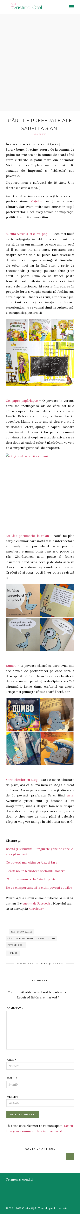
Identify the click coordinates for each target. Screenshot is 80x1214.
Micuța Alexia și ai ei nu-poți (27, 234)
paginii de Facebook (36, 903)
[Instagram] (77, 1202)
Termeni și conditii (19, 1179)
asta (70, 795)
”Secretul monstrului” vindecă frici (31, 879)
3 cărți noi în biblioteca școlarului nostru (35, 871)
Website (12, 1097)
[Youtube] (66, 1202)
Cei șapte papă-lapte (22, 400)
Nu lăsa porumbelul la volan (27, 536)
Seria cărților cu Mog (22, 780)
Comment (14, 1008)
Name (11, 1059)
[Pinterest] (71, 1202)
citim (51, 938)
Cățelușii (37, 201)
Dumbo (11, 666)
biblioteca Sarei (21, 932)
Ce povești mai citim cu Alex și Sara (31, 862)
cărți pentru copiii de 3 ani (26, 938)
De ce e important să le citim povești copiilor (39, 887)
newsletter (36, 909)
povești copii (16, 945)
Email (11, 1078)
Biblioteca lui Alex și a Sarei (40, 963)
